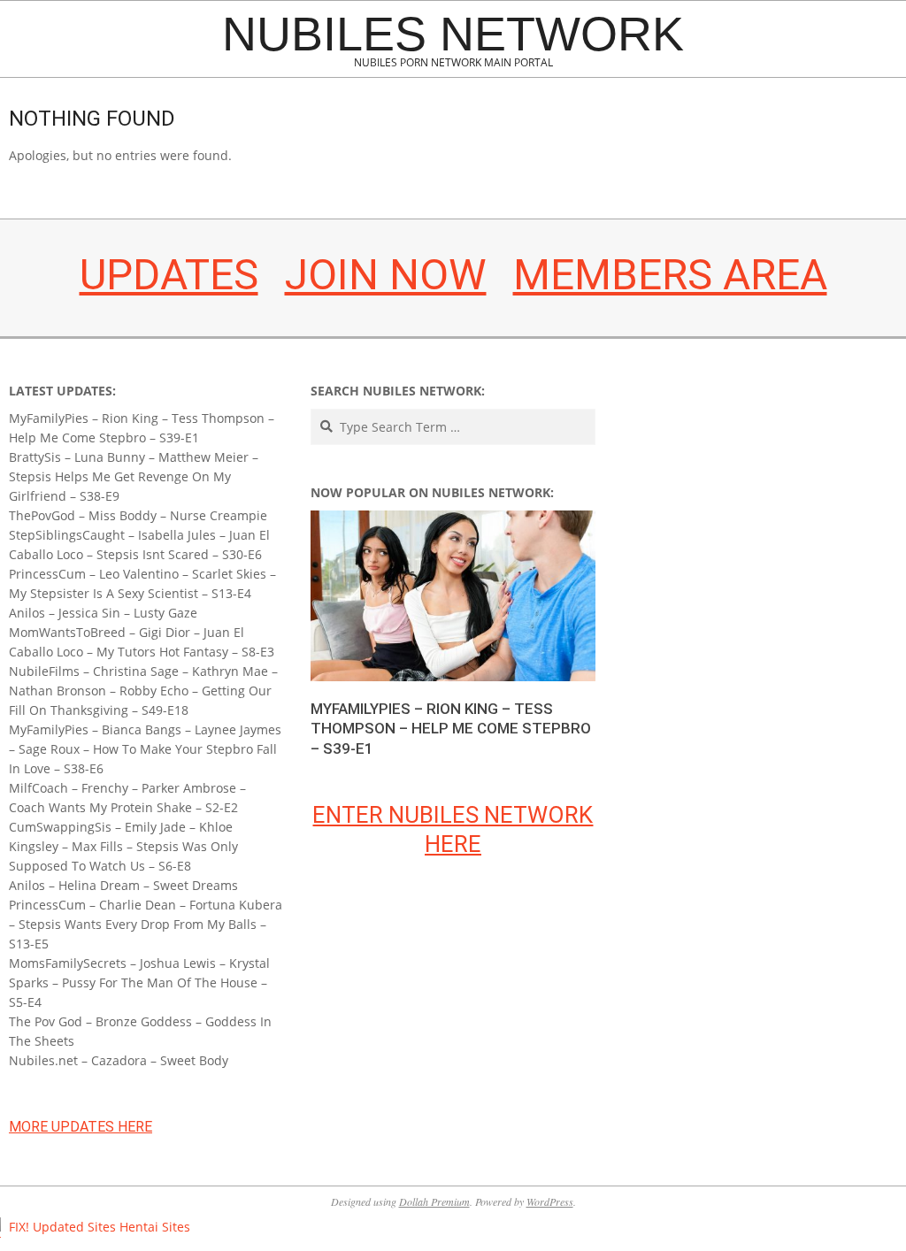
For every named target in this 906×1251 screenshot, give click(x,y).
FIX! (19, 1226)
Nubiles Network (453, 33)
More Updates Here (80, 1126)
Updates (169, 274)
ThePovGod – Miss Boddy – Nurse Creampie (138, 515)
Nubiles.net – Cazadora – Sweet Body (118, 1060)
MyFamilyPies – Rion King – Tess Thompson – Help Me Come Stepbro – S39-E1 (451, 728)
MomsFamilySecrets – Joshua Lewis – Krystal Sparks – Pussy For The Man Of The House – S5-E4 (139, 982)
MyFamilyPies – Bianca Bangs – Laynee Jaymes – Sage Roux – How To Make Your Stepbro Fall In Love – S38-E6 (145, 749)
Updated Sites (74, 1226)
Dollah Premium (434, 1201)
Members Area (670, 274)
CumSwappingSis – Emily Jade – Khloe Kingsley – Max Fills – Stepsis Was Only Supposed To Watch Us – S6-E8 (123, 846)
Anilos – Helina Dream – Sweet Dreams (123, 885)
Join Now (386, 274)
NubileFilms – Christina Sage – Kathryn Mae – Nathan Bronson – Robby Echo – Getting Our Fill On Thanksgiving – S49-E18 (143, 690)
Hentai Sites (154, 1226)
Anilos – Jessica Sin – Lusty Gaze (103, 612)
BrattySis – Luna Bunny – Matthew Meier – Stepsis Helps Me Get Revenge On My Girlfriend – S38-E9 (133, 476)
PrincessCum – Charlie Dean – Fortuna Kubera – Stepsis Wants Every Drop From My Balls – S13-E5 (145, 924)
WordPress (549, 1201)
